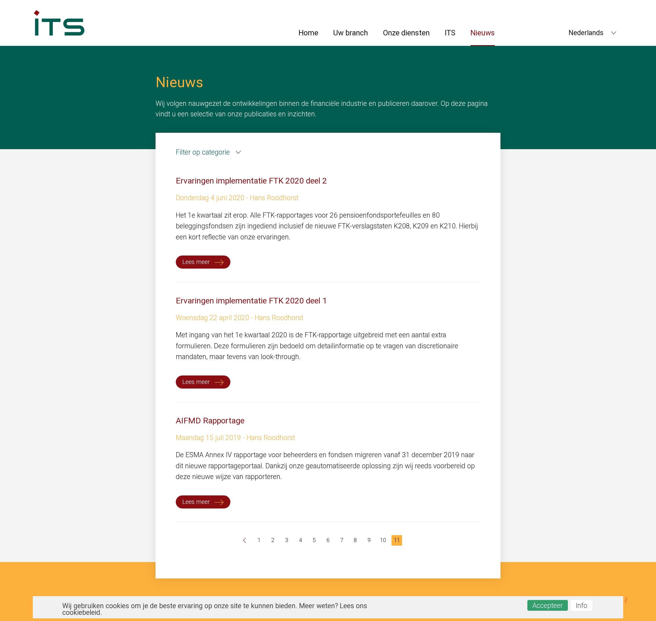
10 (383, 540)
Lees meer (196, 262)
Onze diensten (406, 32)
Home (308, 32)
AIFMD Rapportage (210, 420)
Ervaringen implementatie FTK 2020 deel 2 (251, 181)
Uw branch (350, 32)
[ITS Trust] (59, 43)
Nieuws (482, 32)
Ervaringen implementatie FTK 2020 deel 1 (251, 301)
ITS (450, 32)
